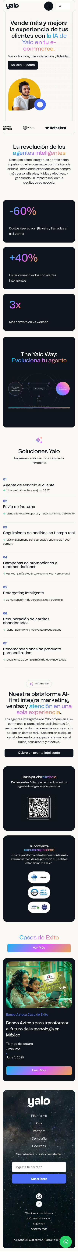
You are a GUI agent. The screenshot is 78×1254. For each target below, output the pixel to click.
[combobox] (63, 6)
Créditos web (39, 1229)
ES (59, 6)
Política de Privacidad (39, 1218)
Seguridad (39, 1224)
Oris (39, 1123)
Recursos (39, 1146)
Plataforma (39, 1115)
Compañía (39, 1138)
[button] (48, 6)
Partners (39, 1131)
